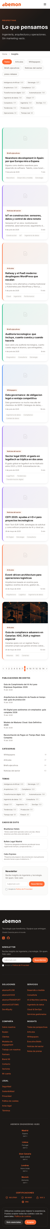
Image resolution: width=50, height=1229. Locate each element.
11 (33, 668)
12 (37, 668)
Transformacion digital (14, 93)
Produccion (27, 108)
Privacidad (6, 1096)
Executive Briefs (34, 1041)
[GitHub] (8, 938)
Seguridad (6, 1086)
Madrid (25, 1130)
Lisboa (25, 1142)
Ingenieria (26, 103)
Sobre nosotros (8, 1027)
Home (4, 54)
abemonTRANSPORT (11, 1000)
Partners (5, 1054)
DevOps (41, 103)
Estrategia (33, 82)
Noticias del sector (33, 68)
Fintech (24, 815)
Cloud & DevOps (34, 1009)
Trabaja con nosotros (11, 1049)
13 (40, 668)
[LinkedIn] (3, 938)
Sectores (6, 1069)
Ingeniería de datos (35, 1004)
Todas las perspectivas (37, 1027)
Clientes (5, 1037)
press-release (10, 74)
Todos (7, 62)
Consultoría (32, 995)
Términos (6, 1110)
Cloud (30, 98)
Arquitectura (10, 88)
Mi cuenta (6, 1073)
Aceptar (30, 1222)
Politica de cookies (23, 1216)
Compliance (28, 88)
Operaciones (10, 113)
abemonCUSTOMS (10, 1004)
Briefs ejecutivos (11, 68)
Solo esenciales (14, 1222)
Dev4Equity (7, 1009)
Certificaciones (25, 1193)
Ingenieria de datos (13, 98)
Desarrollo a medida (36, 990)
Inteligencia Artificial (13, 82)
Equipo (5, 1032)
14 (43, 668)
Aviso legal (6, 1106)
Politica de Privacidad (24, 889)
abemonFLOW (8, 990)
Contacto (6, 1064)
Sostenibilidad (8, 1091)
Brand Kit (6, 1059)
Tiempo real (27, 113)
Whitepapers (34, 62)
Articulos (19, 62)
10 (30, 668)
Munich (25, 1177)
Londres (25, 1165)
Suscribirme (36, 884)
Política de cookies (10, 1101)
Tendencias (10, 108)
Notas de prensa (34, 1051)
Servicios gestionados (36, 1014)
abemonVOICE (8, 995)
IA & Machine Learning (37, 1000)
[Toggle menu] (45, 4)
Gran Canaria (25, 1154)
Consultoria (10, 103)
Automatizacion (37, 93)
